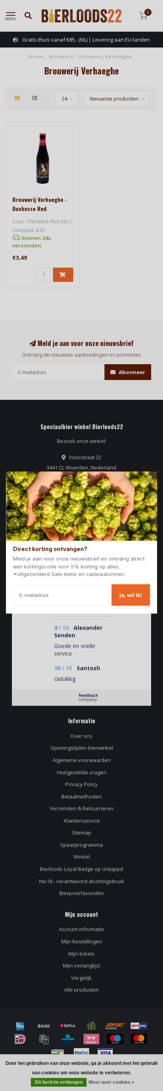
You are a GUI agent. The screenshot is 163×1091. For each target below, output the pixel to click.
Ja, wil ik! (130, 595)
